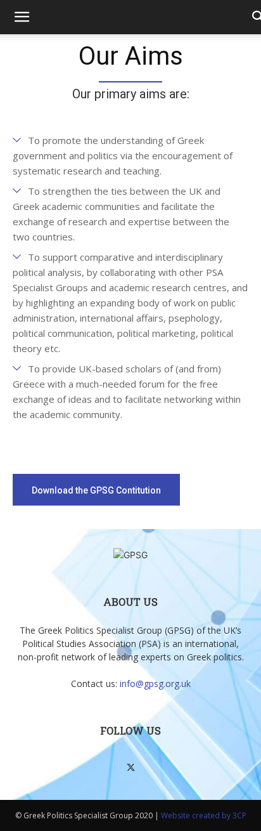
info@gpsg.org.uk (155, 683)
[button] (21, 17)
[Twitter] (130, 768)
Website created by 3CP (203, 815)
